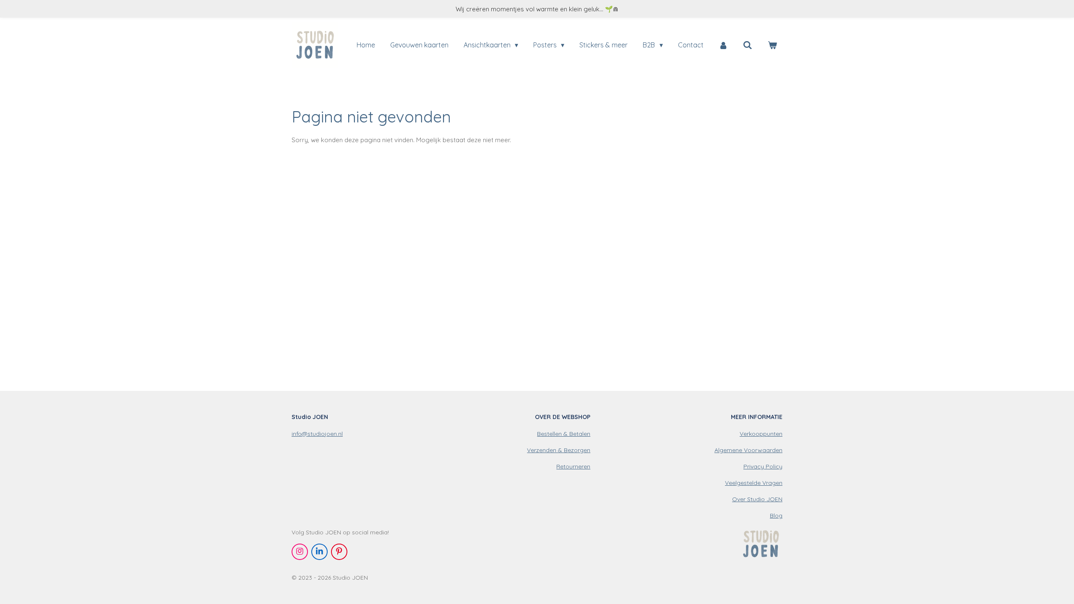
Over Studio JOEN (757, 499)
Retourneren (573, 466)
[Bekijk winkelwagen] (772, 45)
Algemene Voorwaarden (748, 450)
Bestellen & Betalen (563, 433)
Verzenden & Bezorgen (558, 450)
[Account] (723, 45)
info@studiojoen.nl (317, 433)
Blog (776, 515)
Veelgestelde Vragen (753, 483)
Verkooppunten (761, 433)
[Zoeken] (748, 45)
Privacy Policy (762, 466)
